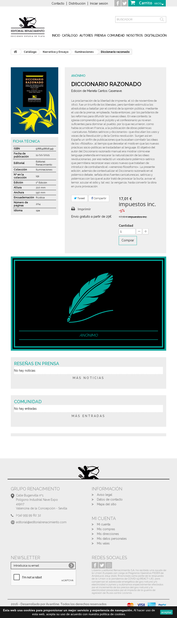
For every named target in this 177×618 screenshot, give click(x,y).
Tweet (81, 198)
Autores (86, 35)
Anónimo (78, 75)
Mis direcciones (108, 534)
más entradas (88, 416)
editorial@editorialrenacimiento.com (41, 522)
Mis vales (103, 543)
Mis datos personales (112, 538)
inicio (56, 35)
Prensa (100, 35)
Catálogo (70, 35)
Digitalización (156, 35)
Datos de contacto (110, 499)
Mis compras (106, 529)
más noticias (88, 378)
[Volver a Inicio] (15, 52)
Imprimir (84, 209)
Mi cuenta (103, 524)
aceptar (166, 612)
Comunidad (116, 35)
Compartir (99, 198)
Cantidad (126, 225)
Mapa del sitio (106, 504)
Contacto (58, 3)
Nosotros (134, 35)
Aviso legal (104, 494)
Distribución (77, 3)
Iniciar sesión (99, 3)
